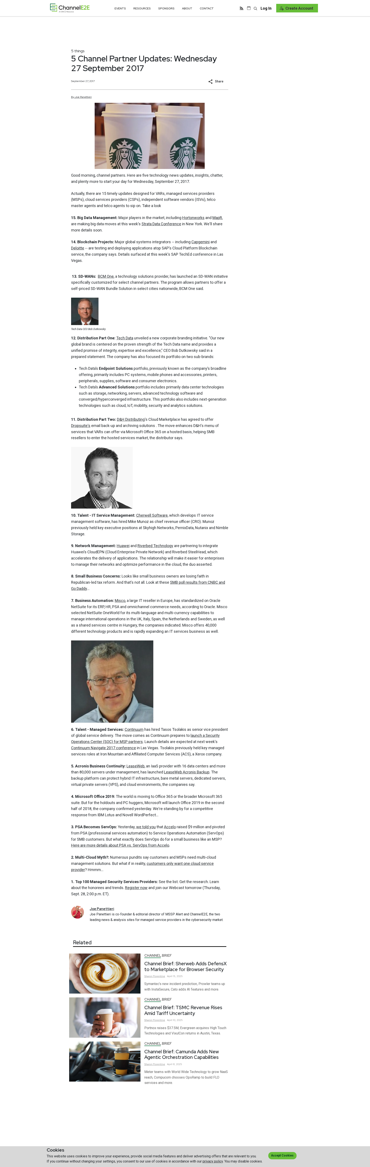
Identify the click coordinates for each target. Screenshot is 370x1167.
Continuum (134, 729)
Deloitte (77, 248)
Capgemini (200, 242)
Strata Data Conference (161, 224)
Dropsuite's (80, 425)
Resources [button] (142, 8)
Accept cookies (282, 1155)
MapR (217, 217)
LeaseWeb (136, 766)
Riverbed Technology (155, 545)
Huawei (123, 545)
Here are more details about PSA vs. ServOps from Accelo (120, 845)
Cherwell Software (152, 515)
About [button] (187, 8)
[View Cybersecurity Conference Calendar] (249, 8)
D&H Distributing (131, 419)
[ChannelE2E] (70, 8)
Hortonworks (193, 217)
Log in (266, 8)
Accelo (170, 827)
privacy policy (213, 1161)
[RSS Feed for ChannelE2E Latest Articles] (241, 8)
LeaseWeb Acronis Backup (186, 772)
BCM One (106, 276)
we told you (146, 827)
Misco (120, 600)
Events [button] (120, 8)
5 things (78, 50)
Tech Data (124, 338)
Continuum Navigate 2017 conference (103, 748)
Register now (136, 887)
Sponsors (166, 8)
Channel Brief (158, 955)
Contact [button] (207, 8)
